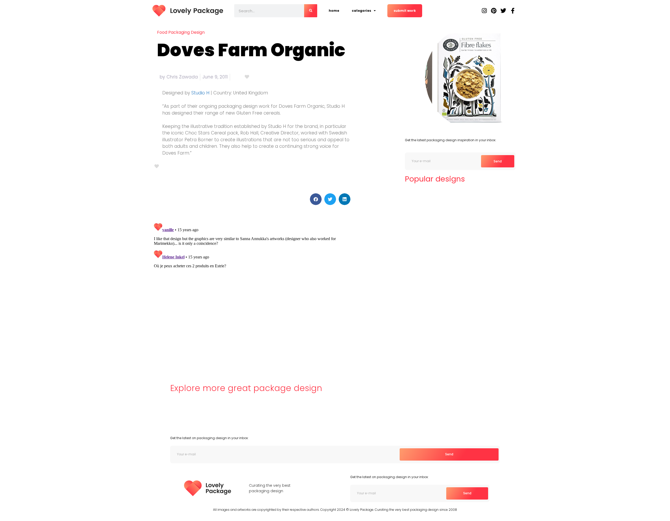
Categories (361, 10)
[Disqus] (252, 286)
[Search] (310, 10)
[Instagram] (484, 11)
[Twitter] (503, 11)
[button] (316, 199)
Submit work (405, 10)
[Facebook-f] (513, 11)
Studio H (200, 93)
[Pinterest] (494, 11)
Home (334, 10)
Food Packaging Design (181, 32)
